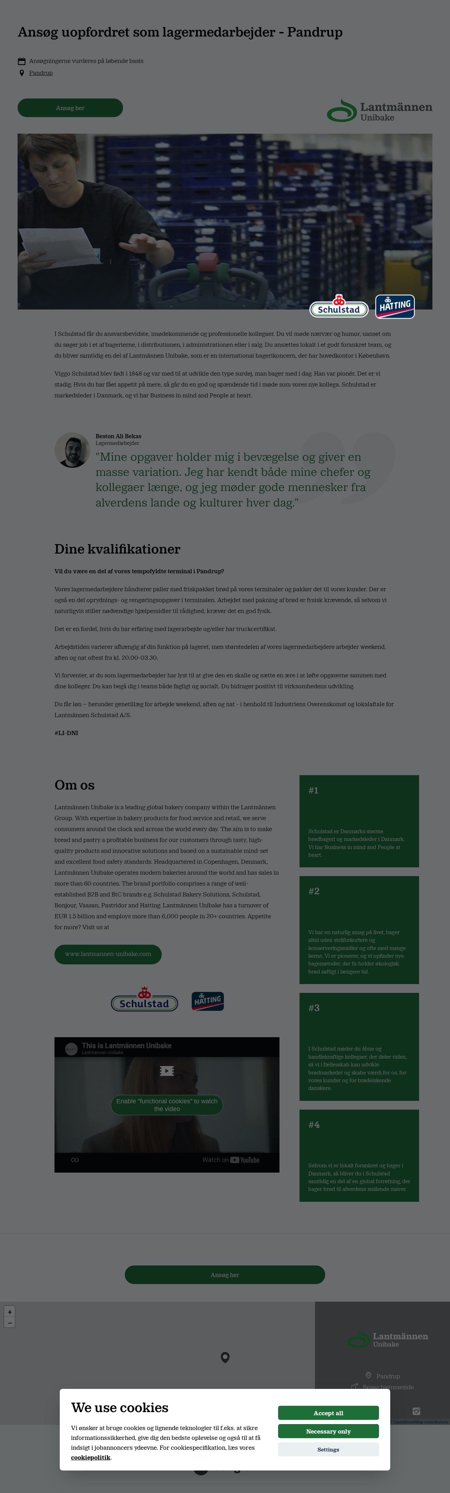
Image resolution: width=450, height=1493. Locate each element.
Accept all (328, 1413)
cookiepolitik (90, 1457)
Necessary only (328, 1431)
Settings (328, 1449)
